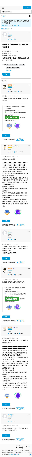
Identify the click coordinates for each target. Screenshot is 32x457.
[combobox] (16, 11)
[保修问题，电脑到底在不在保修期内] (9, 29)
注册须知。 (17, 454)
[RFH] (4, 34)
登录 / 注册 (27, 7)
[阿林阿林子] (4, 416)
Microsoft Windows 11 (12, 64)
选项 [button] (29, 16)
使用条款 (11, 454)
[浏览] (2, 8)
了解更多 (16, 25)
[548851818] (4, 147)
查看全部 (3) (9, 70)
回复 (6, 74)
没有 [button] (22, 139)
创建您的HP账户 (6, 25)
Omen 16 (21, 64)
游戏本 (4, 16)
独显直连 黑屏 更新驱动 (13, 67)
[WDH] (4, 86)
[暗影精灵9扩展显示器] (11, 29)
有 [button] (17, 139)
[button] (28, 33)
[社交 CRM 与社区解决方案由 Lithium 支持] (19, 447)
